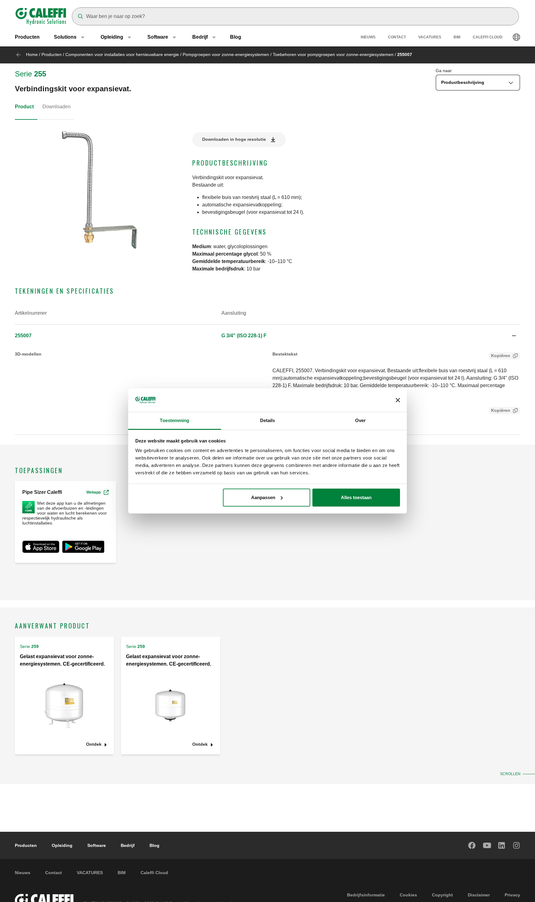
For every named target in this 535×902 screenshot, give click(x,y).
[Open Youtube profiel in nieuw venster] (487, 845)
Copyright (442, 894)
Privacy (512, 894)
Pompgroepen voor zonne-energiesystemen (226, 54)
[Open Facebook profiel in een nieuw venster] (472, 845)
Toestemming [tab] (174, 420)
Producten (27, 37)
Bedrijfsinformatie (366, 894)
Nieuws (368, 37)
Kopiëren (500, 355)
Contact (397, 37)
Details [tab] (267, 420)
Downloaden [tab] (56, 106)
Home (32, 54)
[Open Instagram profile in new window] (517, 845)
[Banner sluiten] (398, 400)
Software (96, 845)
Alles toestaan (356, 497)
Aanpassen (263, 497)
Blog (235, 37)
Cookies (408, 894)
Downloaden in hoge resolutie (234, 139)
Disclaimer (479, 894)
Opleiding (62, 845)
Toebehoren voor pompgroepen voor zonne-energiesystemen (333, 54)
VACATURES (429, 37)
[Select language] (516, 37)
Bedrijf (128, 845)
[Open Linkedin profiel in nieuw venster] (502, 845)
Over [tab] (360, 420)
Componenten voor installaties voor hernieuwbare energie (122, 54)
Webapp (93, 492)
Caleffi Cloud (487, 37)
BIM (457, 37)
